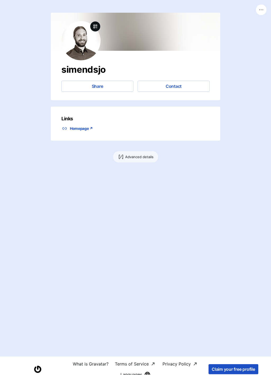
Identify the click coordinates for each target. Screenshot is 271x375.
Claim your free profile (233, 369)
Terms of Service (132, 364)
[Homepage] (37, 369)
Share (97, 86)
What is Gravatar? (91, 364)
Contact (174, 86)
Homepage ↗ (81, 128)
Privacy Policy (176, 364)
